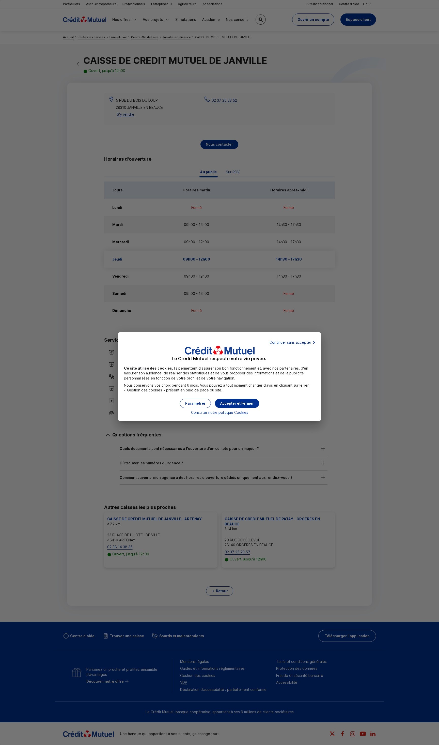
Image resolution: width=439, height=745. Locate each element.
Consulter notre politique (219, 412)
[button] (237, 403)
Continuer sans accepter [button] (290, 342)
